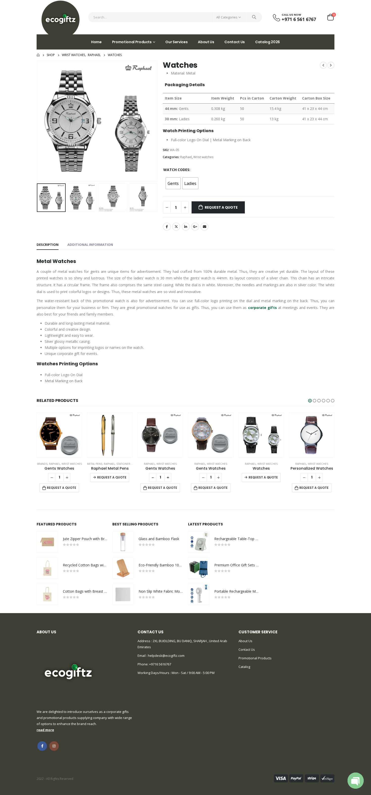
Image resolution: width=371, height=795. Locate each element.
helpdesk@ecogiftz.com (165, 655)
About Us (206, 41)
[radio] (173, 183)
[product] (59, 435)
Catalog (244, 666)
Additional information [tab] (90, 244)
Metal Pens (44, 464)
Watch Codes (176, 169)
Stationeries (75, 464)
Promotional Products (132, 41)
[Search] (254, 17)
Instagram (54, 746)
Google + (195, 227)
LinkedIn (186, 227)
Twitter (176, 227)
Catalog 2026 (267, 41)
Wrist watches (203, 157)
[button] (310, 401)
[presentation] (38, 121)
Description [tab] (48, 244)
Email (204, 227)
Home (96, 41)
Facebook (167, 227)
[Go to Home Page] (38, 55)
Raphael (186, 157)
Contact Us (234, 41)
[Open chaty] (356, 781)
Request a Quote (221, 207)
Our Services (176, 41)
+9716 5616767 (160, 664)
